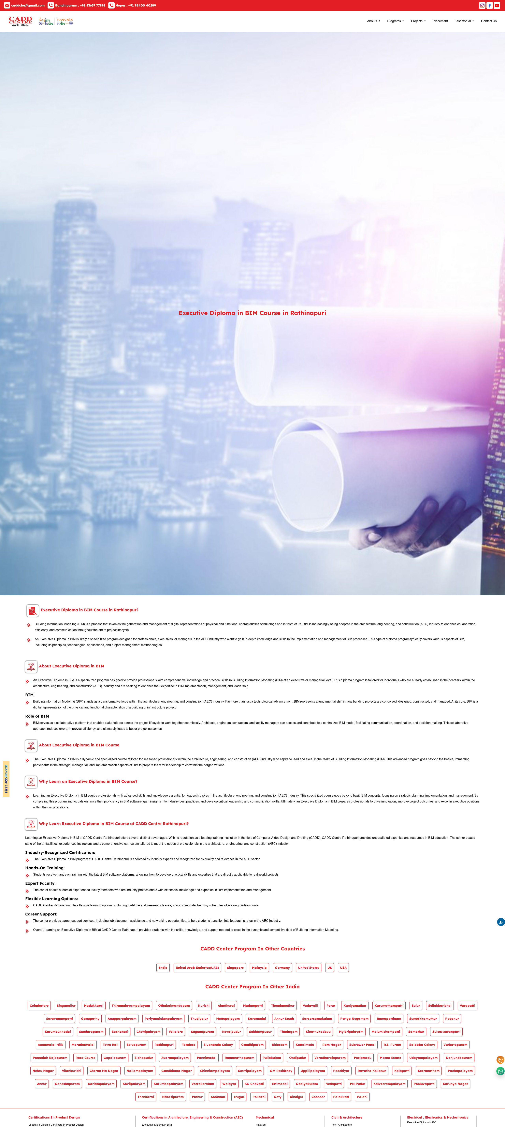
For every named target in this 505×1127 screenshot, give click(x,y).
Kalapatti (402, 1071)
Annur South (284, 1019)
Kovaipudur (231, 1032)
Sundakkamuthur (423, 1019)
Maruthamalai (83, 1045)
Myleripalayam (351, 1032)
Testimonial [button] (463, 21)
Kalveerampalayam (389, 1084)
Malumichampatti (386, 1032)
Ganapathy (90, 1019)
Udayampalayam (423, 1058)
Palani (362, 1097)
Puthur (197, 1097)
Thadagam (288, 1032)
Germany (282, 968)
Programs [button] (394, 21)
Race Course (85, 1058)
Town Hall (110, 1045)
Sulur (416, 1006)
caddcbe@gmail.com (28, 5)
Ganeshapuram (67, 1084)
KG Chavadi (254, 1084)
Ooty (277, 1097)
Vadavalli (310, 1006)
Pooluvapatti (424, 1084)
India (163, 968)
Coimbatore (39, 1006)
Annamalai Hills (50, 1045)
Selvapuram (136, 1045)
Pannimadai (206, 1058)
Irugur (239, 1097)
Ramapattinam (389, 1019)
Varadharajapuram (330, 1058)
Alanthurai (226, 1006)
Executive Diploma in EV (421, 1122)
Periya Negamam (354, 1019)
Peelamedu (362, 1058)
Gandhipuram (252, 1045)
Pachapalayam (460, 1071)
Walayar (229, 1084)
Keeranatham (429, 1071)
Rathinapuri (164, 1045)
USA (343, 968)
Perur (330, 1006)
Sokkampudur (260, 1032)
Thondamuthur (283, 1006)
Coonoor (318, 1097)
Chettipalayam (148, 1032)
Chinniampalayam (215, 1071)
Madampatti (253, 1006)
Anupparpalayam (122, 1019)
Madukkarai (93, 1006)
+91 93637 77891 (80, 5)
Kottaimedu (305, 1045)
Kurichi (203, 1006)
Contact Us (489, 21)
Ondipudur (297, 1058)
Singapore (235, 968)
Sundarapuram (91, 1032)
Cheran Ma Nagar (104, 1071)
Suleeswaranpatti (446, 1032)
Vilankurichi (71, 1071)
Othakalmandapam (174, 1006)
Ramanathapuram (239, 1058)
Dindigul (296, 1097)
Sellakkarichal (440, 1006)
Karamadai (257, 1019)
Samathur (416, 1032)
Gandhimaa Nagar (176, 1071)
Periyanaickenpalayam (163, 1019)
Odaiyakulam (307, 1084)
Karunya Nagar (455, 1084)
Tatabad (188, 1045)
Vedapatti (334, 1084)
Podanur (452, 1019)
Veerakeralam (203, 1084)
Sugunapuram (202, 1032)
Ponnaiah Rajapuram (50, 1058)
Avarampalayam (175, 1058)
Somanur (218, 1097)
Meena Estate (390, 1058)
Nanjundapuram (459, 1058)
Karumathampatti (389, 1006)
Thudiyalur (199, 1019)
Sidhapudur (144, 1058)
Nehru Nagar (43, 1071)
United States (308, 968)
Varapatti (467, 1006)
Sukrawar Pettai (362, 1045)
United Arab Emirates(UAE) (197, 968)
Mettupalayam (228, 1019)
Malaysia (259, 968)
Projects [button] (417, 21)
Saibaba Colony (422, 1045)
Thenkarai (145, 1097)
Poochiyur (341, 1071)
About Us (373, 21)
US (329, 968)
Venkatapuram (455, 1045)
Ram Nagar (331, 1045)
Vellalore (176, 1032)
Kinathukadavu (318, 1032)
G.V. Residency (281, 1071)
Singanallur (66, 1006)
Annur (42, 1084)
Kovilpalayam (134, 1084)
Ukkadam (279, 1045)
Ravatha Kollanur (372, 1071)
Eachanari (120, 1032)
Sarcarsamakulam (317, 1019)
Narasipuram (173, 1097)
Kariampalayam (101, 1084)
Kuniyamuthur (354, 1006)
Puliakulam (272, 1058)
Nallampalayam (140, 1071)
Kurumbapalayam (168, 1084)
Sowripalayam (250, 1071)
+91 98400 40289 (136, 5)
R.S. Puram (392, 1045)
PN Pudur (357, 1084)
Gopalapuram (115, 1058)
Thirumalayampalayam (131, 1006)
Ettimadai (280, 1084)
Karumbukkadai (58, 1032)
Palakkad (341, 1097)
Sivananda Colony (218, 1045)
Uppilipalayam (313, 1071)
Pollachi (259, 1097)
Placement (440, 21)
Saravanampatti (59, 1019)
